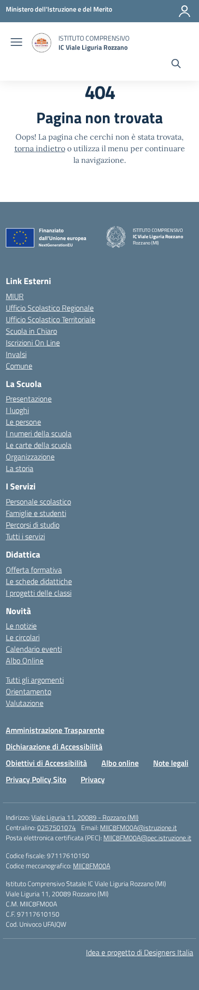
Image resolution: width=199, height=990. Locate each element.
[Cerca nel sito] (176, 64)
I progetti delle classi (38, 593)
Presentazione (29, 398)
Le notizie (21, 625)
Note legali (170, 763)
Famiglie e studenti (36, 513)
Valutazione (24, 703)
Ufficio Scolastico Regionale (50, 308)
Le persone (23, 422)
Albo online (120, 763)
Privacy (93, 779)
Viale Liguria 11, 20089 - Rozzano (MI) (85, 817)
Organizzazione (30, 456)
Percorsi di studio (32, 525)
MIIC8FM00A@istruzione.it (138, 827)
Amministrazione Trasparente (55, 730)
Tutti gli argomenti (35, 680)
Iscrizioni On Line (33, 342)
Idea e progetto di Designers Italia (139, 952)
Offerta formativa (34, 569)
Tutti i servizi (25, 536)
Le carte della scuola (38, 445)
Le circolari (23, 637)
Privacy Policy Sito (36, 779)
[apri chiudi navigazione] (16, 43)
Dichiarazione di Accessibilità (54, 746)
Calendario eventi (34, 649)
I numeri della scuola (38, 433)
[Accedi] (184, 11)
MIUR (15, 296)
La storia (19, 468)
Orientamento (28, 691)
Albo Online (24, 660)
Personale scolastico (38, 501)
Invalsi (16, 354)
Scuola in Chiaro (31, 331)
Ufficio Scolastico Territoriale (50, 319)
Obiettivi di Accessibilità (46, 763)
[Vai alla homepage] (41, 43)
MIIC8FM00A (91, 866)
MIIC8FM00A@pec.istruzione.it (147, 837)
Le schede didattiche (39, 581)
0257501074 (56, 827)
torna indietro (39, 148)
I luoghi (17, 410)
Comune (19, 366)
